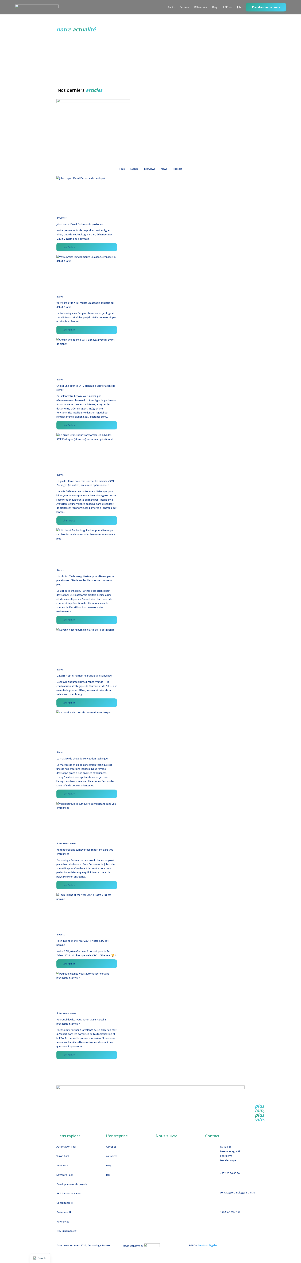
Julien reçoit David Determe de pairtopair (79, 224)
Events (61, 934)
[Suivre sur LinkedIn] (166, 1147)
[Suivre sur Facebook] (158, 1147)
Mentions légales (207, 1245)
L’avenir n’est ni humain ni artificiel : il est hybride (84, 675)
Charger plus (63, 1064)
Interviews (63, 843)
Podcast (62, 218)
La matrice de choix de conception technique (82, 758)
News (60, 296)
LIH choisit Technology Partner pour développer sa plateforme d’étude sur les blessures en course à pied (85, 580)
